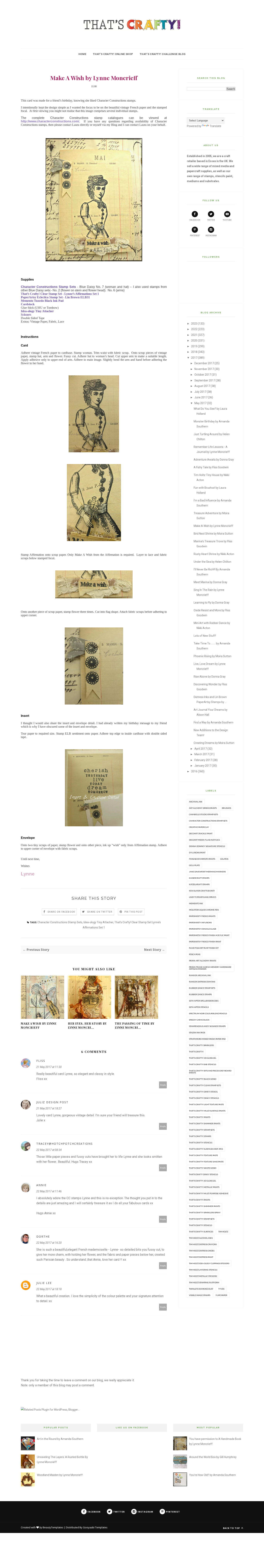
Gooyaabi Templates (95, 1527)
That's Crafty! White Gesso (202, 1168)
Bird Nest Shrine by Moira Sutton (213, 533)
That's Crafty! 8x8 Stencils (202, 1064)
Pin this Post (133, 912)
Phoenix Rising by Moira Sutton (212, 656)
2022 (194, 329)
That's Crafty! (196, 1051)
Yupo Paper (221, 1295)
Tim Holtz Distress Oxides (201, 1250)
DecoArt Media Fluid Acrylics (204, 840)
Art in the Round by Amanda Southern (60, 1438)
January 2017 (202, 765)
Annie (41, 1185)
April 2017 (200, 748)
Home (82, 54)
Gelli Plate (194, 865)
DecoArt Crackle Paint (200, 833)
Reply (163, 1085)
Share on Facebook (61, 912)
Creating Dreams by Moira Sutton (214, 742)
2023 (194, 323)
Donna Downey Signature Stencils (207, 846)
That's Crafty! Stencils (200, 1142)
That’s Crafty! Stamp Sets (201, 1219)
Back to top (232, 1528)
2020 (194, 340)
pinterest (195, 236)
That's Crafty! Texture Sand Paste (206, 1161)
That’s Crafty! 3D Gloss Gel (202, 1181)
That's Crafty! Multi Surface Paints (207, 1111)
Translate (215, 126)
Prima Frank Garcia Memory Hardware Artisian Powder (210, 968)
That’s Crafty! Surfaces (201, 1231)
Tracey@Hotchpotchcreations (64, 1143)
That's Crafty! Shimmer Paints (204, 1123)
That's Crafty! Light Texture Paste (206, 1104)
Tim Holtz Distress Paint (201, 1257)
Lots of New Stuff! (205, 635)
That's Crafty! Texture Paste (203, 1155)
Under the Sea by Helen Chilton (212, 561)
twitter (211, 220)
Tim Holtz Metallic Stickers (203, 1276)
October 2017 (202, 374)
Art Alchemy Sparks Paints (203, 808)
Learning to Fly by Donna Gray (211, 602)
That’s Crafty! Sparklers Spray (205, 1212)
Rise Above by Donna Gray (210, 676)
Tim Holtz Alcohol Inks (201, 1238)
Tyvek (221, 1289)
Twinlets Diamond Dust (201, 1289)
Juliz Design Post (52, 1102)
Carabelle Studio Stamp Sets (203, 814)
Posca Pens (194, 954)
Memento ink (196, 903)
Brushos (226, 808)
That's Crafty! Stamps (200, 1136)
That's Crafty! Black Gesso (202, 1079)
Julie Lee (44, 1283)
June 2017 (200, 397)
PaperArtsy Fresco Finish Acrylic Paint (209, 935)
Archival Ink (195, 801)
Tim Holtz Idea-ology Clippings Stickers (209, 1263)
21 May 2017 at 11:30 (49, 1067)
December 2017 (204, 363)
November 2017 (204, 369)
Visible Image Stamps (199, 1295)
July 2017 (200, 391)
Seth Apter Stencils (199, 1007)
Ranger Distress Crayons (202, 981)
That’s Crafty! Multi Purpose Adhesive (208, 1193)
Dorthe (43, 1236)
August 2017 (202, 386)
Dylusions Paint (197, 852)
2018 (194, 351)
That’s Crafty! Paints (199, 1200)
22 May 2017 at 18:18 (49, 1289)
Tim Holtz (223, 1231)
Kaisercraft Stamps (199, 878)
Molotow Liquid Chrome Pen (204, 910)
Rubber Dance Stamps (200, 994)
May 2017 (200, 403)
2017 (194, 357)
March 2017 (201, 754)
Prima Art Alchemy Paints (202, 960)
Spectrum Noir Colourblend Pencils (208, 1013)
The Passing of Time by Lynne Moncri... (134, 1025)
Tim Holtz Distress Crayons (203, 1244)
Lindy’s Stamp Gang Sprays (202, 897)
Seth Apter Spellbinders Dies (203, 1001)
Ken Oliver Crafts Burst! (202, 891)
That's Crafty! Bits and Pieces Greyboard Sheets (210, 1072)
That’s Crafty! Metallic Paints (204, 1187)
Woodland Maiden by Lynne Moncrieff (60, 1474)
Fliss (40, 1061)
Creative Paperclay (199, 827)
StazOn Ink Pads (197, 1032)
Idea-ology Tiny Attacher (98, 922)
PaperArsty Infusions (200, 922)
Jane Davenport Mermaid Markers (207, 871)
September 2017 (204, 380)
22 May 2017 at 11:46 (49, 1191)
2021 (194, 334)
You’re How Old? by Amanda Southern (212, 1474)
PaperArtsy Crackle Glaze (202, 929)
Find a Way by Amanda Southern (213, 722)
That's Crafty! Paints (199, 1117)
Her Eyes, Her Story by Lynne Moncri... (87, 1025)
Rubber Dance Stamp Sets (202, 988)
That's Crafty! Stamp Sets (202, 1130)
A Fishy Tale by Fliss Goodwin (211, 467)
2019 (194, 346)
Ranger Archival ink (200, 975)
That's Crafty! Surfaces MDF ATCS (206, 1149)
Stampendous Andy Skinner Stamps (207, 1026)
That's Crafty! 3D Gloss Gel (202, 1058)
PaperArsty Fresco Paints (202, 916)
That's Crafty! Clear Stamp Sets (205, 1085)
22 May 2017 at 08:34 (49, 1149)
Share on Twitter (99, 912)
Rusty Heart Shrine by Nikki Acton (214, 554)
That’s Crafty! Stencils (200, 1225)
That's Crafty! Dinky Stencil (203, 1092)
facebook (195, 220)
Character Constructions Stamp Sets (59, 922)
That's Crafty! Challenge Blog (163, 54)
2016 (194, 771)
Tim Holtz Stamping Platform (204, 1282)
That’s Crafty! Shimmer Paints (204, 1206)
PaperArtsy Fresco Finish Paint (205, 941)
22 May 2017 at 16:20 (49, 1242)
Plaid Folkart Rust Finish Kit (204, 948)
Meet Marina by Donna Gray (210, 582)
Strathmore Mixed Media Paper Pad (207, 1039)
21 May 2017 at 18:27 (49, 1108)
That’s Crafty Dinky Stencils (203, 1174)
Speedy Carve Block (199, 1020)
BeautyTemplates (53, 1527)
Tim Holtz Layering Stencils (203, 1270)
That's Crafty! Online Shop (113, 54)
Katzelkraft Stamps (199, 884)
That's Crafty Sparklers (201, 1045)
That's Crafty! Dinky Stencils (204, 1098)
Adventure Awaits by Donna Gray (214, 459)
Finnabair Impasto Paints (202, 859)
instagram (211, 236)
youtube (227, 220)
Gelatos (224, 859)
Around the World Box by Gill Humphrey (213, 1457)
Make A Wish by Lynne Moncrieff (38, 1025)
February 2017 (203, 760)
